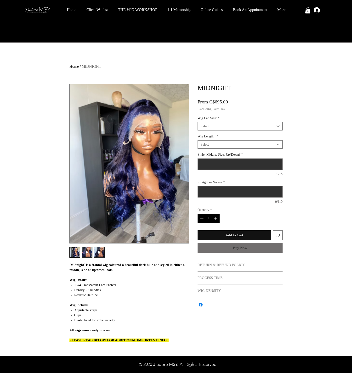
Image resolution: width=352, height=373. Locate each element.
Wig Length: (208, 136)
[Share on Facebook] (201, 305)
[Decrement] (201, 218)
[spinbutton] (208, 218)
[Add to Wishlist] (278, 235)
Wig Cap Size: (209, 118)
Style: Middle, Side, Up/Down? (220, 154)
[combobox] (240, 126)
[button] (307, 10)
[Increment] (216, 218)
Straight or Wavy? (211, 182)
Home (74, 66)
